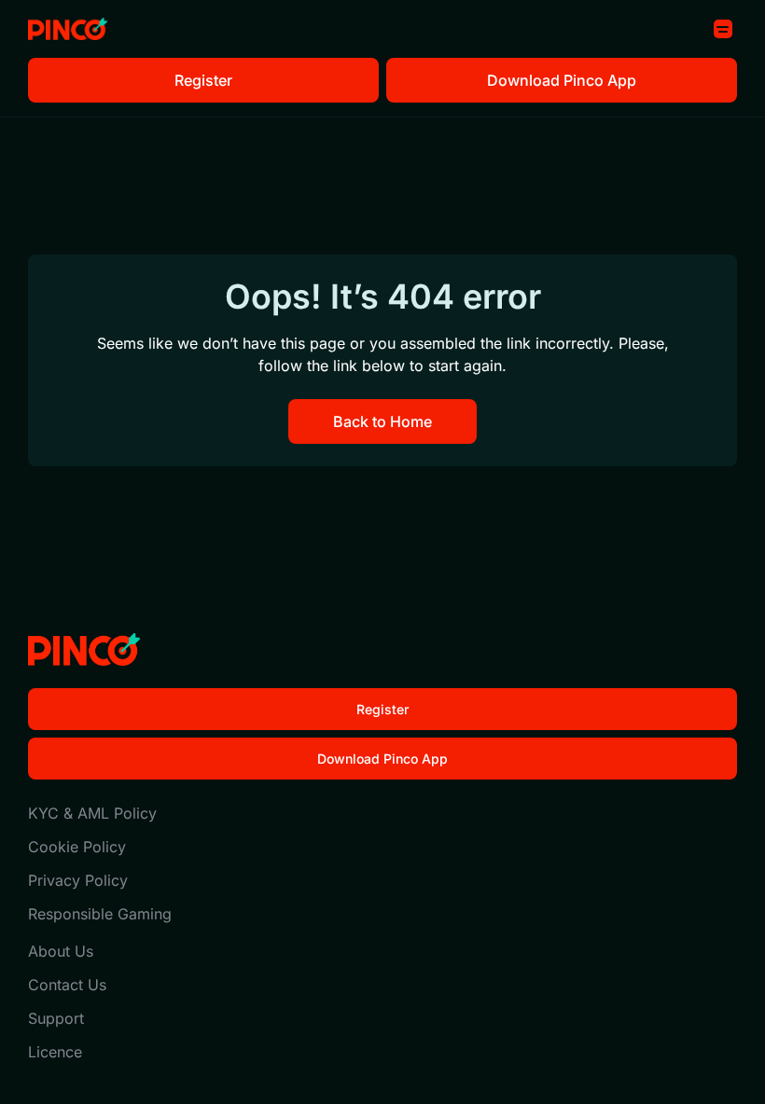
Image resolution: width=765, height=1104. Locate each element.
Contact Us (67, 984)
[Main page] (67, 29)
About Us (60, 951)
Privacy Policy (78, 880)
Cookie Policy (77, 846)
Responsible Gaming (100, 913)
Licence (55, 1051)
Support (56, 1018)
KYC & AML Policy (92, 813)
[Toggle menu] (723, 29)
